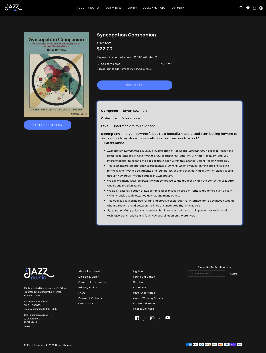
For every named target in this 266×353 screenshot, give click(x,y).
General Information (92, 282)
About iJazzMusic (89, 271)
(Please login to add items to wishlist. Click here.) (124, 68)
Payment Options (90, 298)
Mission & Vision (88, 277)
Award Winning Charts (148, 298)
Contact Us (86, 303)
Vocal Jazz (140, 287)
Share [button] (168, 63)
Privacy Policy (87, 287)
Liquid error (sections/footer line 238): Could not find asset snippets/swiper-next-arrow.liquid (233, 274)
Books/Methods (143, 309)
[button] (241, 8)
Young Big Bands (144, 277)
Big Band (139, 271)
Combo (138, 282)
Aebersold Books (144, 303)
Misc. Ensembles (144, 293)
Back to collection (47, 125)
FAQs (81, 293)
